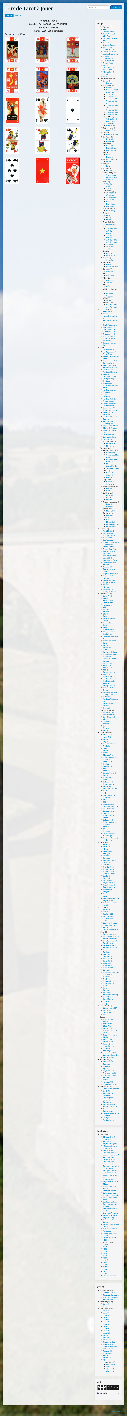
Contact (18, 15)
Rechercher (116, 7)
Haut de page (117, 1411)
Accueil (9, 15)
